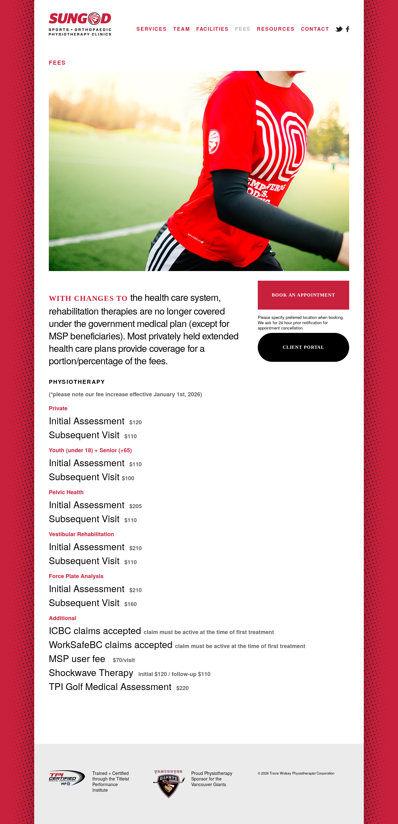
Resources (275, 28)
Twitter (339, 29)
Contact (315, 28)
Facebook (347, 29)
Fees (243, 28)
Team (181, 28)
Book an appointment (303, 294)
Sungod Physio (80, 24)
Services (152, 28)
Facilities (212, 28)
